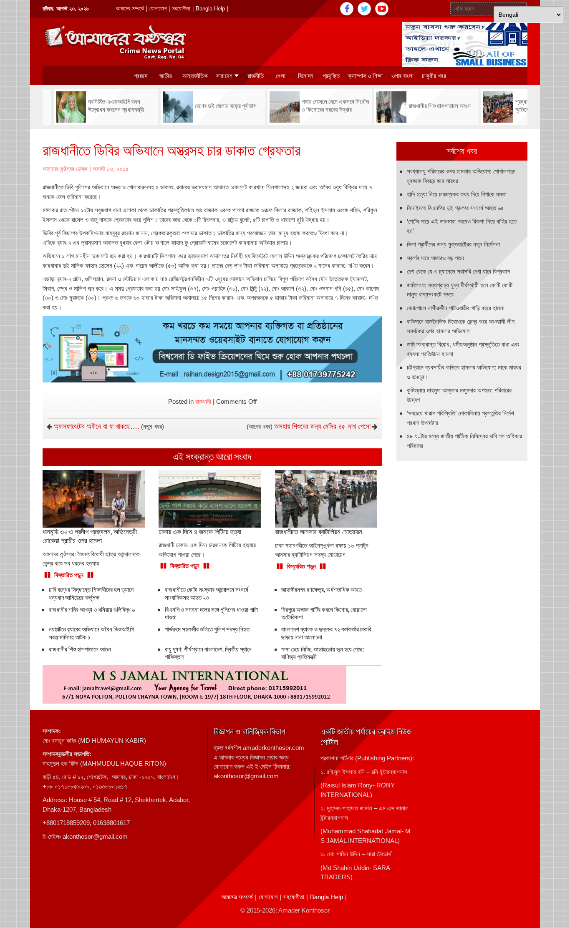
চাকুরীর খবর (434, 76)
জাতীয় (165, 76)
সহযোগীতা (181, 8)
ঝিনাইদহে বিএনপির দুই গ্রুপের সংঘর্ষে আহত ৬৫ (455, 207)
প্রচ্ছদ (140, 76)
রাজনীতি (255, 76)
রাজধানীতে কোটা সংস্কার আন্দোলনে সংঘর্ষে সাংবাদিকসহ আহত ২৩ (206, 593)
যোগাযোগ (157, 8)
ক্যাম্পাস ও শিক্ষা (365, 76)
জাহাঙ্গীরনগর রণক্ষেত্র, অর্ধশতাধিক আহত (322, 590)
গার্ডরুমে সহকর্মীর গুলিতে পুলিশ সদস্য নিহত (207, 629)
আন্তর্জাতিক (195, 76)
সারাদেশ (224, 76)
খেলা (280, 76)
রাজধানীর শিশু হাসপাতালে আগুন (80, 649)
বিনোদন (305, 76)
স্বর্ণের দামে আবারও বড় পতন (435, 258)
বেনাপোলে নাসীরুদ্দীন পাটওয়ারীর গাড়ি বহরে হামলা (455, 308)
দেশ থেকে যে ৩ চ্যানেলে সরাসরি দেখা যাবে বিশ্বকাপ (458, 271)
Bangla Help (210, 8)
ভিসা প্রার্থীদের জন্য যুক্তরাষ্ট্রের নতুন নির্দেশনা (453, 244)
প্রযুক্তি (331, 76)
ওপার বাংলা (402, 76)
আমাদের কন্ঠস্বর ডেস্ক (65, 168)
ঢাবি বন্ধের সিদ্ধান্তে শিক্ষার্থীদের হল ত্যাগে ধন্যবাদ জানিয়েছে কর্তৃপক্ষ (91, 593)
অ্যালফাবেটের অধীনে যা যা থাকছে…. (96, 426)
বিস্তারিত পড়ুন (68, 574)
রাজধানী (203, 401)
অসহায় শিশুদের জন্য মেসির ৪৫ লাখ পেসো (322, 426)
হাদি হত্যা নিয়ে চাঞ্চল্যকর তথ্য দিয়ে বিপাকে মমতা (457, 194)
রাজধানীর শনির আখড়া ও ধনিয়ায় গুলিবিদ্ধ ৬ (92, 610)
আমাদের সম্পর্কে (130, 8)
